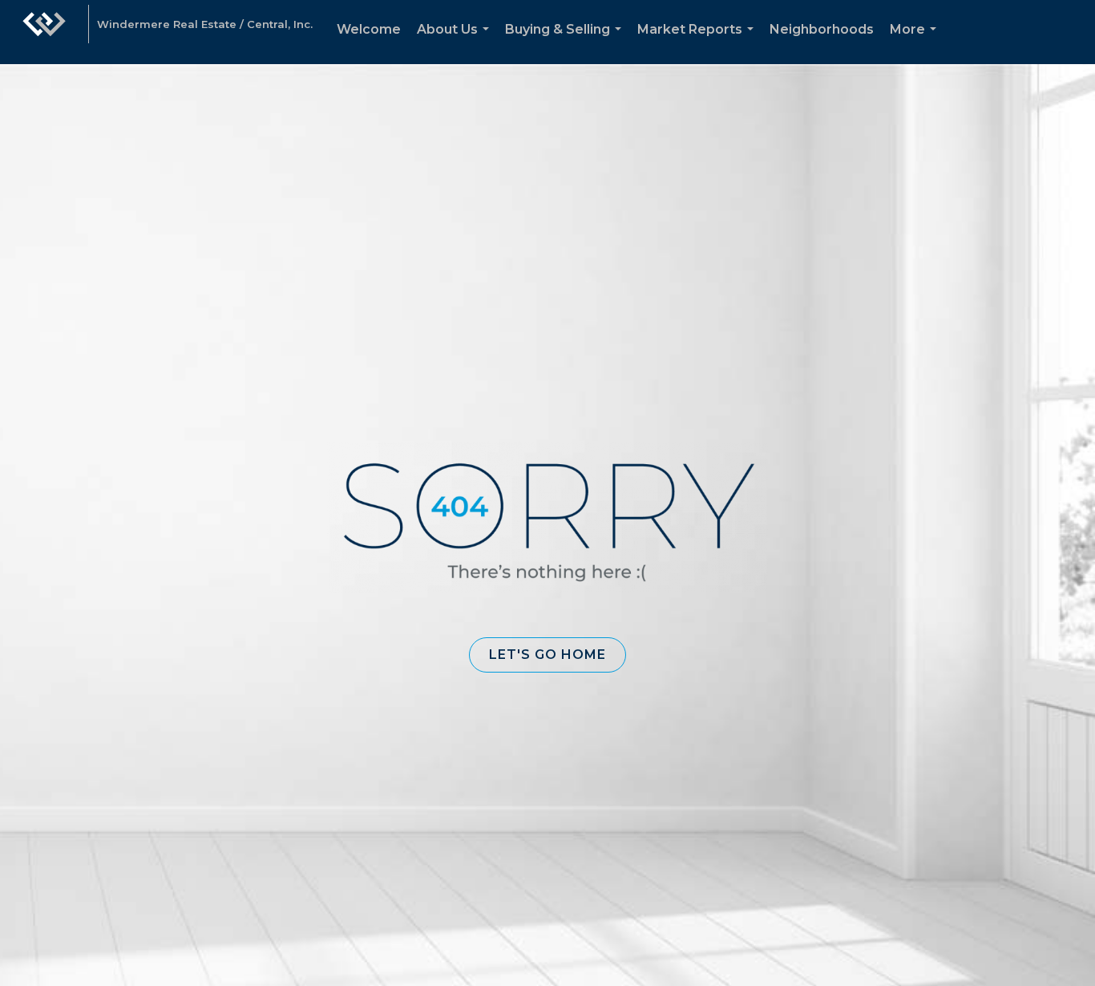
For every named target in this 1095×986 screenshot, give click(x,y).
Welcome (369, 29)
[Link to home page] (44, 32)
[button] (547, 655)
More (916, 43)
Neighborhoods (822, 29)
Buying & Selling (566, 43)
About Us (456, 43)
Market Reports (698, 43)
